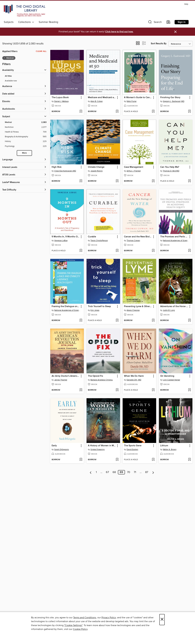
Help (186, 4)
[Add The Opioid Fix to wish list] (117, 390)
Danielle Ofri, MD (134, 380)
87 (146, 472)
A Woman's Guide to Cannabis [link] (138, 97)
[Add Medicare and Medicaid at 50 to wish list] (117, 112)
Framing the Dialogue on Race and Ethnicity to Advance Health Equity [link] (66, 306)
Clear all (41, 51)
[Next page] (153, 472)
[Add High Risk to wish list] (81, 181)
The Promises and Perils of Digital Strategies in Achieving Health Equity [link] (174, 236)
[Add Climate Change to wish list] (117, 181)
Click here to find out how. (119, 31)
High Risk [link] (57, 167)
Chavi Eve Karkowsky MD (65, 171)
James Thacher (60, 380)
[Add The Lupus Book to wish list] (81, 112)
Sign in (182, 22)
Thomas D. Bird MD (171, 171)
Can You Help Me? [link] (169, 167)
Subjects (9, 22)
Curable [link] (92, 236)
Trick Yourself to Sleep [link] (99, 306)
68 (114, 472)
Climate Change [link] (96, 167)
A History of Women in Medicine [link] (102, 445)
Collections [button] (25, 22)
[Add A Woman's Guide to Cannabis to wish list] (153, 112)
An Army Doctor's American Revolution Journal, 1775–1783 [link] (66, 376)
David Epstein (132, 449)
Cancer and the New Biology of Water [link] (138, 236)
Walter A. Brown (169, 449)
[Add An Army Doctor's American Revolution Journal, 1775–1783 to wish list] (81, 390)
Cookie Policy (80, 629)
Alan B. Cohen (96, 101)
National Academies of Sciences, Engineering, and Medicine (176, 240)
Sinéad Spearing (97, 449)
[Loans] (168, 23)
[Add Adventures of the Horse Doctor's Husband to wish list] (189, 321)
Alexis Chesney (133, 310)
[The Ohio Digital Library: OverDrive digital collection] (25, 10)
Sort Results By (159, 43)
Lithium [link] (164, 445)
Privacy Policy (108, 617)
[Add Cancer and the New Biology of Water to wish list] (153, 251)
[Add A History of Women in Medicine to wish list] (117, 460)
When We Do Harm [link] (134, 376)
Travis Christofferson (99, 240)
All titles (8, 76)
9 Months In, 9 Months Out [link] (66, 236)
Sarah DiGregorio (61, 449)
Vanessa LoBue (60, 240)
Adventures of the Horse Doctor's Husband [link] (174, 306)
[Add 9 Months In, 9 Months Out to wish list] (81, 251)
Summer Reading (48, 22)
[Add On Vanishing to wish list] (189, 390)
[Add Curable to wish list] (117, 251)
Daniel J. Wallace (61, 101)
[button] (154, 23)
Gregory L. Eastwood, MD (173, 101)
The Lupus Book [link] (60, 97)
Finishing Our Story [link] (170, 97)
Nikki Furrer (131, 101)
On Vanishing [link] (167, 376)
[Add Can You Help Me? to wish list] (189, 181)
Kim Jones (94, 310)
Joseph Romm (96, 171)
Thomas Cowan (133, 240)
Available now (11, 81)
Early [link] (54, 445)
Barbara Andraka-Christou (101, 380)
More (24, 153)
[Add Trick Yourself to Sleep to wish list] (117, 321)
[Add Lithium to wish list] (189, 460)
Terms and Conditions (84, 617)
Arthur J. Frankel (134, 171)
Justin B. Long (169, 310)
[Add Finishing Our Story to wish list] (189, 112)
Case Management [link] (133, 167)
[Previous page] (91, 472)
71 (135, 472)
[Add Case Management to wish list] (153, 181)
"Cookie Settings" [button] (73, 625)
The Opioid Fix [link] (95, 376)
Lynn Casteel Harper (171, 380)
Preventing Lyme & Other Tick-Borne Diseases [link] (138, 306)
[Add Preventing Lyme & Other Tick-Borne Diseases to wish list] (153, 321)
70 (128, 472)
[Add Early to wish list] (81, 460)
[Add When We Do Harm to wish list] (153, 390)
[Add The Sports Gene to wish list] (153, 460)
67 (107, 472)
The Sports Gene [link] (132, 445)
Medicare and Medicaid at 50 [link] (102, 97)
